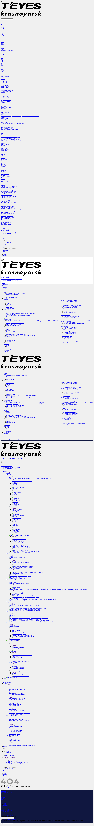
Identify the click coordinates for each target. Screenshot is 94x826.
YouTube (5, 253)
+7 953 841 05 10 (5, 229)
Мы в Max (9, 233)
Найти (2, 824)
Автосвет (11, 614)
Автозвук (11, 556)
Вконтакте (5, 250)
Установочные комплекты (18, 509)
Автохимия (11, 642)
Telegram (5, 251)
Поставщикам (4, 796)
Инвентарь (14, 673)
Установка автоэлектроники (15, 718)
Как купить (3, 794)
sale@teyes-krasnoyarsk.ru (7, 247)
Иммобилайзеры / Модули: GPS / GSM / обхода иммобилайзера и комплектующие (31, 592)
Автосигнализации (16, 586)
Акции (2, 798)
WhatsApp (5, 254)
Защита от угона (13, 582)
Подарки (11, 743)
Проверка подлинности (6, 792)
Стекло (13, 664)
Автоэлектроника (16, 630)
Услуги (2, 793)
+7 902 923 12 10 (11, 232)
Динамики (14, 561)
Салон (13, 646)
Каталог (8, 473)
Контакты (3, 797)
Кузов (13, 653)
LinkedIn (5, 255)
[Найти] (2, 21)
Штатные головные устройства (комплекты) (22, 481)
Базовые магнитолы (16, 537)
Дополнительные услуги (14, 737)
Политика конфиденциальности (9, 819)
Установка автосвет (13, 709)
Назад (8, 472)
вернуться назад (4, 787)
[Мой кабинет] (1, 438)
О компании (3, 791)
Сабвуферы (14, 571)
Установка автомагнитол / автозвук (17, 698)
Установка (8, 685)
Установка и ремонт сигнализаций (17, 689)
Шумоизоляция (12, 604)
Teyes (10, 477)
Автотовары (12, 625)
